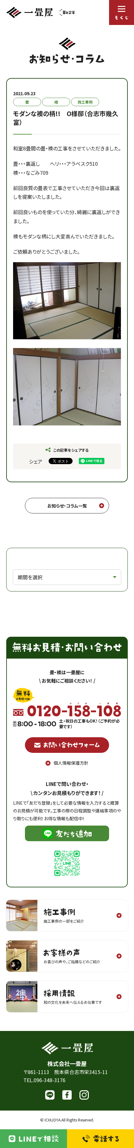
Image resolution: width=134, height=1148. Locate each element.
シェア (35, 461)
